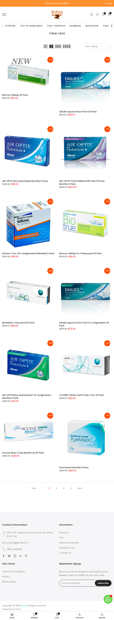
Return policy (9, 581)
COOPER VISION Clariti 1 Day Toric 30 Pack (81, 395)
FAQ (61, 537)
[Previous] (2, 26)
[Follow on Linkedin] (20, 556)
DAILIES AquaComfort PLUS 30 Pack (78, 111)
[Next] (111, 26)
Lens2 (18, 609)
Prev (34, 488)
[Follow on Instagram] (15, 556)
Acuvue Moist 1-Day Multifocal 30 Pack (23, 452)
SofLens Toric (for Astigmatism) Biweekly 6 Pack (28, 253)
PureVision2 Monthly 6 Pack (74, 467)
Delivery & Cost (67, 547)
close (6, 3)
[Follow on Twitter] (9, 556)
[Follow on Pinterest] (26, 556)
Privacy (6, 576)
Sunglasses (75, 25)
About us (63, 532)
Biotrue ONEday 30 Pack (15, 94)
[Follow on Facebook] (3, 556)
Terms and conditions (13, 571)
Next (80, 488)
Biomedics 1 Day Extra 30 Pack (18, 322)
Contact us (65, 552)
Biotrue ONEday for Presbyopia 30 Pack (80, 253)
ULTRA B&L (10, 25)
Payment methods (69, 542)
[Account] (97, 14)
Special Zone (92, 25)
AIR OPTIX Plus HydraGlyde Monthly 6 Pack (25, 181)
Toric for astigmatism (31, 25)
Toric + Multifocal (56, 25)
